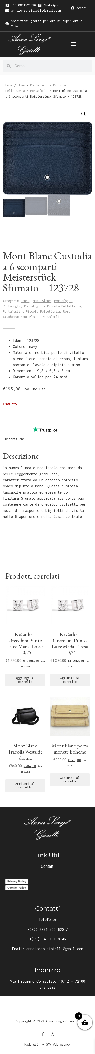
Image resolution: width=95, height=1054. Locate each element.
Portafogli (39, 91)
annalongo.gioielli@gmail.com (54, 949)
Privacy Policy (16, 881)
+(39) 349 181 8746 (47, 939)
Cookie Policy (16, 887)
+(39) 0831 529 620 (45, 929)
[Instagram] (52, 1034)
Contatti (47, 866)
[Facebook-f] (42, 1034)
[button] (73, 44)
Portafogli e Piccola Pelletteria (52, 306)
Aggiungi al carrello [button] (25, 680)
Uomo (21, 85)
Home (8, 85)
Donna (25, 301)
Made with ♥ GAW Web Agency (47, 1044)
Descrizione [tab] (15, 439)
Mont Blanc (42, 301)
